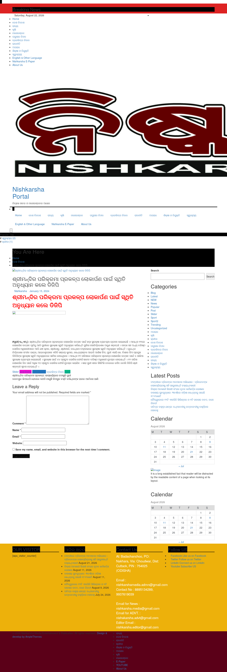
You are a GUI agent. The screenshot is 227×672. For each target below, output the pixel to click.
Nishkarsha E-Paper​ (23, 61)
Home (15, 19)
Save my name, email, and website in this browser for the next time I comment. (62, 449)
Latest (154, 296)
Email (16, 436)
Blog (153, 292)
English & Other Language (27, 57)
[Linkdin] (214, 15)
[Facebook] (206, 15)
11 (164, 447)
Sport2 (154, 321)
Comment (19, 423)
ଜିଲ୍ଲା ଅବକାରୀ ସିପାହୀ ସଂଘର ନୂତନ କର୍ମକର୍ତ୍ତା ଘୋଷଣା (177, 389)
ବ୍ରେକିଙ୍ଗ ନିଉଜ (21, 40)
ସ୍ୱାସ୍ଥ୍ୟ (17, 54)
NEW (153, 300)
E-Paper (120, 661)
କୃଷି (14, 29)
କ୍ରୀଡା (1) (7, 241)
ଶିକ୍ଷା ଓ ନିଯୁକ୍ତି (20, 50)
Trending (156, 324)
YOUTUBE (122, 665)
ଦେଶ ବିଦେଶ (18, 22)
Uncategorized (159, 328)
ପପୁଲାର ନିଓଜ (19, 36)
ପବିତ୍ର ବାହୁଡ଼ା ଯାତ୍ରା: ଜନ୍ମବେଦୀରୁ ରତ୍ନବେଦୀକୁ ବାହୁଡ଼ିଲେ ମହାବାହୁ (81, 592)
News (154, 303)
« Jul (181, 466)
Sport (154, 317)
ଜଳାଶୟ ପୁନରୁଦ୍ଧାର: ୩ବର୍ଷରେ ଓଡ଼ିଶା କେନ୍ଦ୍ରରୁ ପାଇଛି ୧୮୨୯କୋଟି (82, 575)
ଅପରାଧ (16, 47)
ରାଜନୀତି (16, 43)
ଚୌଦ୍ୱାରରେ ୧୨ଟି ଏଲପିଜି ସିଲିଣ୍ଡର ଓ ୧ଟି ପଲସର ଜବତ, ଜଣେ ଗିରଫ (85, 585)
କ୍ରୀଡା (154, 339)
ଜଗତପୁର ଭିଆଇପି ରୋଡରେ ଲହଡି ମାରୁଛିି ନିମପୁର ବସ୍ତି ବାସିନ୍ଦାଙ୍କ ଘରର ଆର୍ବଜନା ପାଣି (55, 379)
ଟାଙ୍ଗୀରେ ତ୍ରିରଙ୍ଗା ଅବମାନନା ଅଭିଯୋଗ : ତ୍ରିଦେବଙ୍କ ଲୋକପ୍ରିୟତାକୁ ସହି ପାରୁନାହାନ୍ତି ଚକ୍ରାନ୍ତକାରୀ (179, 383)
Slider (15, 371)
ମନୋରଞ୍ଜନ (18, 33)
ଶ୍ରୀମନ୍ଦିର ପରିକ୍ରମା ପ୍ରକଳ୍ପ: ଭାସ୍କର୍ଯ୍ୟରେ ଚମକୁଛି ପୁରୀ (41, 375)
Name (16, 430)
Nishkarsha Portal (28, 192)
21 (191, 451)
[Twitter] (208, 15)
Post (153, 310)
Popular (155, 307)
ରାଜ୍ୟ (15, 26)
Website (17, 443)
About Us (17, 65)
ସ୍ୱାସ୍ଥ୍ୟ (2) (9, 238)
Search (155, 270)
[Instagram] (211, 15)
